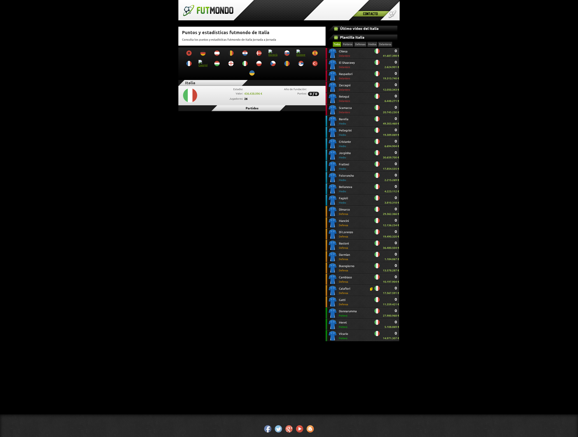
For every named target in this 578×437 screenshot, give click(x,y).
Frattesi (344, 166)
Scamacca (345, 110)
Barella (343, 121)
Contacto (370, 14)
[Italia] (377, 52)
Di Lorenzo (346, 234)
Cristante (345, 144)
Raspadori (345, 76)
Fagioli (343, 200)
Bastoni (344, 245)
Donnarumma (348, 313)
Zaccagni (344, 87)
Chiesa (344, 53)
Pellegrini (345, 132)
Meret (343, 324)
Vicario (343, 336)
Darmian (344, 257)
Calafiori (344, 290)
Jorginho (345, 155)
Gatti (343, 302)
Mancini (344, 223)
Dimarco (344, 211)
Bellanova (345, 189)
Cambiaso (345, 279)
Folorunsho (346, 177)
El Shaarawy (347, 64)
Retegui (344, 98)
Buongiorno (346, 268)
